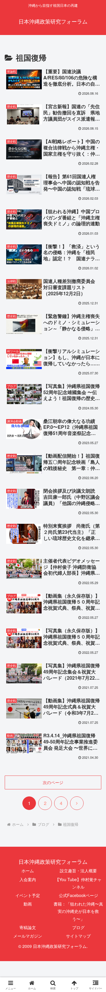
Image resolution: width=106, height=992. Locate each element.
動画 (28, 904)
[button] (95, 827)
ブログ (78, 927)
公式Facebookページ (78, 895)
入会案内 (27, 879)
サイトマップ (78, 936)
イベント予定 (27, 895)
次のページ (53, 782)
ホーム (27, 870)
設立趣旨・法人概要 (78, 870)
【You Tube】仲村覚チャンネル (78, 883)
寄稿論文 (27, 927)
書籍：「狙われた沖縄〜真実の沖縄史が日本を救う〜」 (78, 911)
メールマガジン (27, 936)
